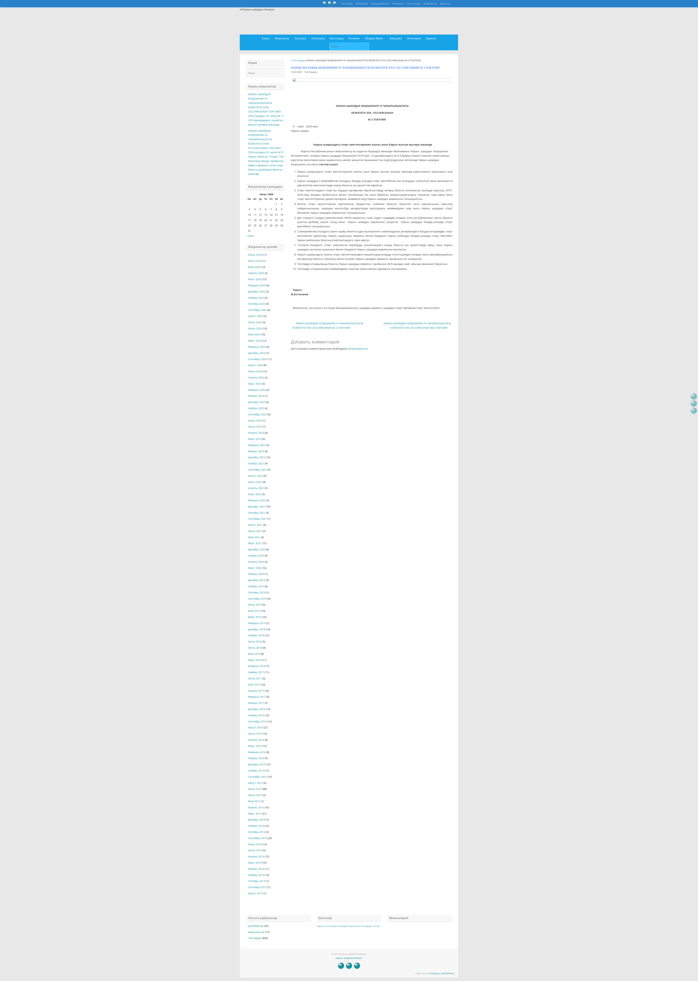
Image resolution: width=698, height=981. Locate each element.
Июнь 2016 (255, 733)
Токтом (376, 926)
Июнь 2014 (255, 850)
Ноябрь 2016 (256, 715)
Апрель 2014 (256, 856)
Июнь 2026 (255, 261)
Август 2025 (255, 316)
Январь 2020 (256, 574)
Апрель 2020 (256, 561)
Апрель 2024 (256, 377)
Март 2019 (254, 617)
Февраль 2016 (257, 752)
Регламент (398, 3)
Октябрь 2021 (256, 512)
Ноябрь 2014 (256, 825)
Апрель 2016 (256, 740)
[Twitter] (330, 3)
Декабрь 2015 (256, 764)
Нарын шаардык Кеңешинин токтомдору (352, 926)
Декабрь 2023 (256, 402)
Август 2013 (255, 893)
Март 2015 (254, 813)
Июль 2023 (255, 420)
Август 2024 (255, 365)
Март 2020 (254, 568)
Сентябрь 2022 (257, 469)
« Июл (250, 235)
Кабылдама (362, 3)
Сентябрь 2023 (257, 414)
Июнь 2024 (255, 371)
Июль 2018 (255, 641)
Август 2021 (255, 525)
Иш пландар (413, 3)
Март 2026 (254, 279)
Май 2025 (254, 334)
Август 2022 (255, 476)
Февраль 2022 (257, 500)
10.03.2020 (296, 72)
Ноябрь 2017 (256, 672)
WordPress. (448, 973)
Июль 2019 (255, 604)
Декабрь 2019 (256, 580)
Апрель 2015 (256, 807)
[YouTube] (325, 3)
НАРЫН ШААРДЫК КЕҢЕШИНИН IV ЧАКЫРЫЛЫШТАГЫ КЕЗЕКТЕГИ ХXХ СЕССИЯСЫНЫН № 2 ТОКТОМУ (327, 325)
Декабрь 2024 (256, 353)
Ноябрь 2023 (256, 408)
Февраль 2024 (257, 390)
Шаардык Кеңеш (380, 3)
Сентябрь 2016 (257, 721)
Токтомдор (347, 3)
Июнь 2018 (255, 647)
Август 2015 (255, 783)
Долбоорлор (430, 3)
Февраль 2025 (257, 347)
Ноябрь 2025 (256, 297)
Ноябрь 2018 (256, 635)
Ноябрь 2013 (256, 875)
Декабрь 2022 (256, 457)
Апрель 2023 (256, 432)
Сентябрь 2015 (257, 776)
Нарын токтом (324, 926)
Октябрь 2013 (256, 881)
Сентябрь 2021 (257, 518)
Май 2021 (254, 537)
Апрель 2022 (256, 488)
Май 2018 (254, 654)
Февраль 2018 (257, 666)
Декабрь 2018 (256, 629)
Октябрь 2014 (256, 832)
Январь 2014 (256, 869)
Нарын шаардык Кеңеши (349, 958)
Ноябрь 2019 (256, 586)
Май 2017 (254, 684)
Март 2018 (254, 660)
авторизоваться (358, 348)
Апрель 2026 (256, 273)
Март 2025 (254, 340)
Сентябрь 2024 (257, 359)
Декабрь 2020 (256, 549)
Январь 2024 (256, 396)
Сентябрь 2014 (257, 838)
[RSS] (335, 3)
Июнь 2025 (255, 328)
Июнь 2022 (255, 482)
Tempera (434, 973)
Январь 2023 (256, 451)
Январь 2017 (256, 703)
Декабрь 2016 (256, 709)
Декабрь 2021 (256, 506)
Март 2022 (254, 494)
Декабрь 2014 (256, 819)
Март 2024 (254, 383)
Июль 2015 (255, 789)
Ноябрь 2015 (256, 770)
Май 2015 (254, 801)
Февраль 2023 (257, 445)
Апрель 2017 (256, 690)
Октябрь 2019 (256, 592)
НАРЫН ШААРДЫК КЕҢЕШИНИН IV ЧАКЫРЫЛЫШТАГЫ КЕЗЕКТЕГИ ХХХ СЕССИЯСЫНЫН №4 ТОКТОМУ (417, 325)
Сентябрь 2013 (257, 887)
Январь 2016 (256, 758)
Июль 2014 (255, 844)
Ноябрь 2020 (256, 555)
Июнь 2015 (255, 795)
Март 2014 (254, 862)
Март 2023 (254, 439)
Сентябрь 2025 (257, 310)
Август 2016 (255, 727)
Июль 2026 (255, 254)
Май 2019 (254, 611)
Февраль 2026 (257, 285)
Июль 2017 (255, 678)
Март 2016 (254, 746)
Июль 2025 (255, 322)
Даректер (445, 3)
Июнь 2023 (255, 426)
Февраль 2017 (257, 696)
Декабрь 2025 (256, 291)
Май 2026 (254, 267)
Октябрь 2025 (256, 303)
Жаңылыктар (256, 932)
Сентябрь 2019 (257, 598)
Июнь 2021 (255, 531)
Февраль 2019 (257, 623)
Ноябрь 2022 (256, 463)
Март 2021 (254, 543)
